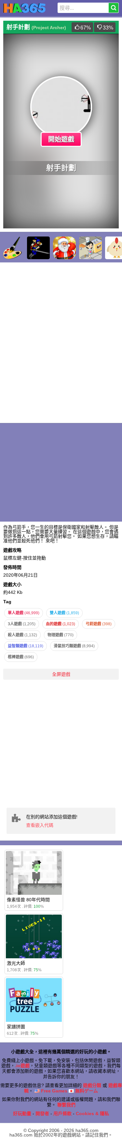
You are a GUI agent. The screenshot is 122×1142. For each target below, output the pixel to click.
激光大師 (16, 963)
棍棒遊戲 (21, 657)
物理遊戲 (60, 635)
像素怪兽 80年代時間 (28, 899)
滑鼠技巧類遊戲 (74, 646)
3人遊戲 (21, 624)
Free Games (53, 1090)
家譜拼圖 (16, 1026)
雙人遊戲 (64, 613)
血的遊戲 (60, 624)
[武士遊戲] (38, 247)
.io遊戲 (22, 1065)
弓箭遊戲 (99, 624)
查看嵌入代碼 (39, 825)
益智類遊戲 (25, 646)
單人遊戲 (23, 613)
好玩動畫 (22, 1113)
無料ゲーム (86, 1090)
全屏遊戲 (61, 674)
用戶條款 (62, 1113)
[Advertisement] (61, 743)
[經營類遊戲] (90, 247)
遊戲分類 (92, 1085)
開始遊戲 (61, 139)
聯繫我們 (66, 1104)
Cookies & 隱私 (92, 1113)
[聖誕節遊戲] (64, 247)
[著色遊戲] (12, 247)
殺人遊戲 (22, 635)
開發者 (42, 1113)
